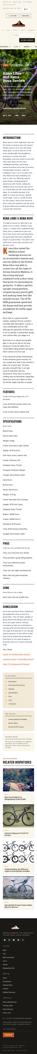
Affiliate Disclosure (9, 992)
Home (4, 58)
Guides (5, 964)
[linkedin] (14, 940)
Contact (5, 988)
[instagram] (9, 940)
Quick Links (7, 1013)
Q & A (5, 961)
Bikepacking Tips (8, 968)
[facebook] (5, 940)
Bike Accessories (8, 957)
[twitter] (23, 940)
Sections (13, 16)
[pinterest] (18, 940)
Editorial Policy (8, 985)
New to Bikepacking (9, 1002)
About (5, 978)
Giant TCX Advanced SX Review (16, 664)
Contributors (7, 981)
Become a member (27, 40)
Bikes (11, 58)
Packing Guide (8, 1005)
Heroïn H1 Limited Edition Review (16, 654)
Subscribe (25, 16)
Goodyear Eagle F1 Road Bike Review (18, 659)
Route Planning (8, 1009)
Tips (4, 954)
